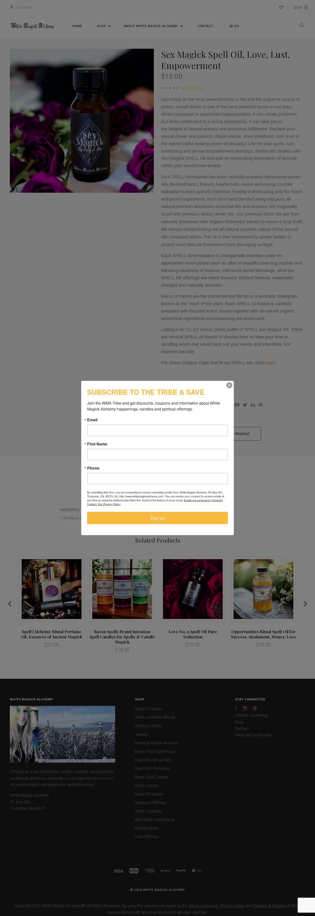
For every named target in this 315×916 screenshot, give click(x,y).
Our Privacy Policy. (109, 504)
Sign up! (157, 518)
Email (92, 420)
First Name (97, 444)
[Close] (229, 385)
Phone (93, 468)
